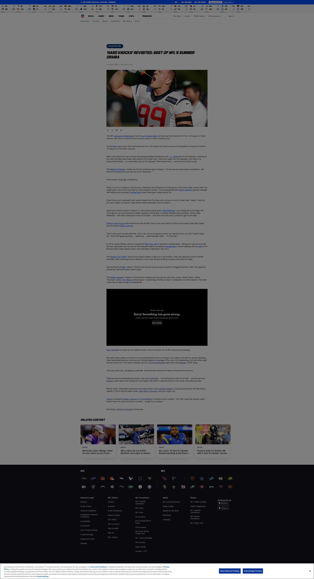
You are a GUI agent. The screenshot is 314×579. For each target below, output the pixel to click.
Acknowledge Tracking (253, 571)
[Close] (310, 571)
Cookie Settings (43, 576)
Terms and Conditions (98, 567)
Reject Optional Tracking (229, 571)
